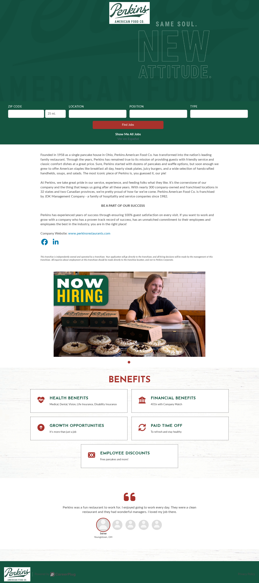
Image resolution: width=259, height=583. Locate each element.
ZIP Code (15, 106)
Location (76, 106)
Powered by (42, 574)
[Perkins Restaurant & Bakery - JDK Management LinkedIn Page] (56, 242)
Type (193, 106)
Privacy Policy (246, 574)
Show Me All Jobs (128, 134)
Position (137, 106)
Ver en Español (128, 139)
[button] (129, 362)
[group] (129, 314)
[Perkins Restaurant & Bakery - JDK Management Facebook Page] (44, 242)
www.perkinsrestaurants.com (89, 233)
